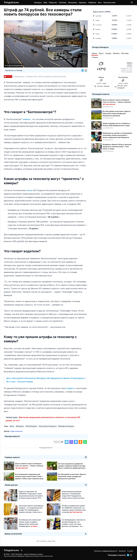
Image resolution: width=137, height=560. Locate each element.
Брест (101, 53)
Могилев (125, 53)
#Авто (12, 426)
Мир (45, 2)
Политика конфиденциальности (105, 551)
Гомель (95, 57)
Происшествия (109, 2)
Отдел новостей (16, 431)
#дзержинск (57, 378)
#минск (67, 378)
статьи (29, 190)
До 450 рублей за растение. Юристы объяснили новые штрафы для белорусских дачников (72, 476)
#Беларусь (20, 426)
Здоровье (82, 2)
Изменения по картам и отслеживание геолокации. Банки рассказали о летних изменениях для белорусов (117, 135)
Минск (94, 53)
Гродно (108, 53)
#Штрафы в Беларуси (66, 426)
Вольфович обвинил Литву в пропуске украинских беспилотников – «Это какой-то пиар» (117, 147)
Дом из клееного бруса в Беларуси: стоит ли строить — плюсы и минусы (29, 466)
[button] (83, 70)
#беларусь (41, 378)
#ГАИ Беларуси (31, 426)
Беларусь (38, 2)
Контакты (122, 551)
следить (70, 388)
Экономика (72, 2)
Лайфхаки (92, 2)
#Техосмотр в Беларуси (48, 426)
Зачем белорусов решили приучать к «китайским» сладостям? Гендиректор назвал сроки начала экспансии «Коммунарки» (74, 496)
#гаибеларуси (78, 378)
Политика (62, 2)
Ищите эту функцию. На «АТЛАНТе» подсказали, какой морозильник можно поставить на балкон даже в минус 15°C (31, 496)
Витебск (116, 53)
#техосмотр (30, 378)
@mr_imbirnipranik (15, 378)
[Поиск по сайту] (132, 2)
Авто (100, 2)
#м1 (49, 378)
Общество (53, 2)
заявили (27, 119)
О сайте (130, 551)
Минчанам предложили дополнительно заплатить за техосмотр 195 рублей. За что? (43, 419)
